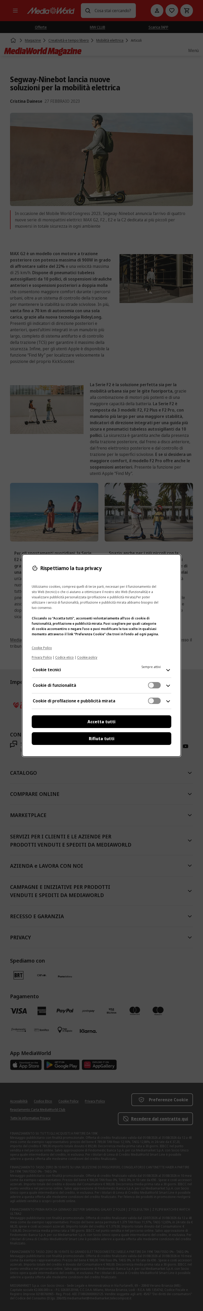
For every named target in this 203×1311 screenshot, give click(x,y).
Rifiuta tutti (101, 738)
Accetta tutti (101, 722)
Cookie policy (87, 657)
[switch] (154, 685)
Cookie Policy (42, 648)
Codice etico (64, 657)
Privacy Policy (42, 657)
